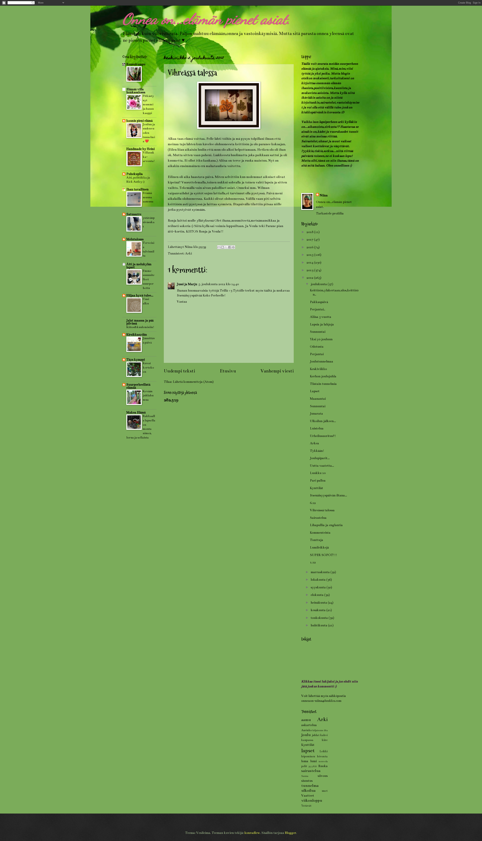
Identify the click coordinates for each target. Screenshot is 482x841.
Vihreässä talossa (322, 510)
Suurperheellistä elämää (138, 386)
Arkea (314, 443)
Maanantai (318, 399)
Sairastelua (318, 518)
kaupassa (307, 740)
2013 (310, 270)
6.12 (313, 503)
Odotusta (316, 347)
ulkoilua (308, 790)
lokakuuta (318, 580)
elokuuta (317, 595)
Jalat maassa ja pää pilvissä (139, 321)
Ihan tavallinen (137, 189)
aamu (306, 719)
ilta (326, 730)
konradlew (252, 833)
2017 (310, 240)
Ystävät (306, 805)
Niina (324, 195)
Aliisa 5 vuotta (320, 317)
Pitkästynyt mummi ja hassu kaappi (148, 104)
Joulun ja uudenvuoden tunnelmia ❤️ (149, 132)
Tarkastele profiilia (330, 213)
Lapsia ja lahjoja (322, 324)
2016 (310, 247)
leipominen (308, 756)
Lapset (315, 391)
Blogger (290, 833)
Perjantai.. (317, 309)
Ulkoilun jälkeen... (323, 421)
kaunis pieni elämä (139, 121)
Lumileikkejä (319, 547)
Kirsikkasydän (136, 335)
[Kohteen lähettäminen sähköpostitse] (219, 247)
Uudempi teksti (179, 371)
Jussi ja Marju (187, 284)
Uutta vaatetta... (322, 466)
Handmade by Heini (140, 149)
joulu (306, 734)
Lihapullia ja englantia (326, 525)
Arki (188, 253)
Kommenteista (320, 533)
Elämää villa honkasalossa (135, 90)
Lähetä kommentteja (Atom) (193, 382)
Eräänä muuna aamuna (148, 197)
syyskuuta (318, 587)
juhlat (316, 735)
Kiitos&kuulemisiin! (140, 327)
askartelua (309, 725)
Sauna (304, 776)
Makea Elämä (136, 412)
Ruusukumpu (135, 64)
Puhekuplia (134, 174)
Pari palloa (318, 480)
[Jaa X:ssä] (226, 247)
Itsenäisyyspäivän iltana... (328, 495)
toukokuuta (320, 618)
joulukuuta (319, 284)
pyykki (313, 766)
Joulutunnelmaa (321, 361)
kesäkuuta (318, 610)
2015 (310, 255)
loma (304, 761)
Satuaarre (133, 214)
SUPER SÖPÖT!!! (323, 555)
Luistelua (316, 428)
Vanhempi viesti (277, 371)
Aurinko (306, 730)
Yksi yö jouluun (321, 339)
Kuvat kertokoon (148, 367)
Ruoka (323, 766)
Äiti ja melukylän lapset (138, 265)
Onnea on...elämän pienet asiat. (206, 19)
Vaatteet (307, 796)
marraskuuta (320, 572)
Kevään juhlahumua (148, 395)
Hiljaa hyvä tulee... (139, 295)
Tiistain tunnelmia (323, 384)
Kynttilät (316, 488)
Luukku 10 (318, 473)
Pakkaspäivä (319, 302)
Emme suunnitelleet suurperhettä (148, 279)
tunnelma (310, 785)
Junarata (316, 414)
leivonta (322, 756)
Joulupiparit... (320, 458)
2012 (310, 278)
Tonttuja (316, 540)
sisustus (307, 781)
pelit (304, 766)
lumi (313, 761)
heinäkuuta (319, 603)
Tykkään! (317, 451)
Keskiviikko (318, 369)
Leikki (324, 751)
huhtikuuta (319, 625)
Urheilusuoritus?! (323, 436)
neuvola (323, 761)
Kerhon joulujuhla (323, 376)
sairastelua (310, 770)
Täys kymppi (135, 360)
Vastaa (182, 302)
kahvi (324, 735)
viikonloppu (311, 800)
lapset (308, 751)
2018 (310, 232)
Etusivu (228, 371)
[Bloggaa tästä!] (222, 247)
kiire (325, 740)
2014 (310, 262)
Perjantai (317, 354)
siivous (323, 776)
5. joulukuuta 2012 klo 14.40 (218, 284)
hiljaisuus (317, 730)
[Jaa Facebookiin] (230, 247)
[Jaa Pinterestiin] (233, 247)
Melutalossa (135, 239)
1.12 (313, 562)
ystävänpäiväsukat (149, 222)
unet (325, 790)
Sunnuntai (317, 332)
